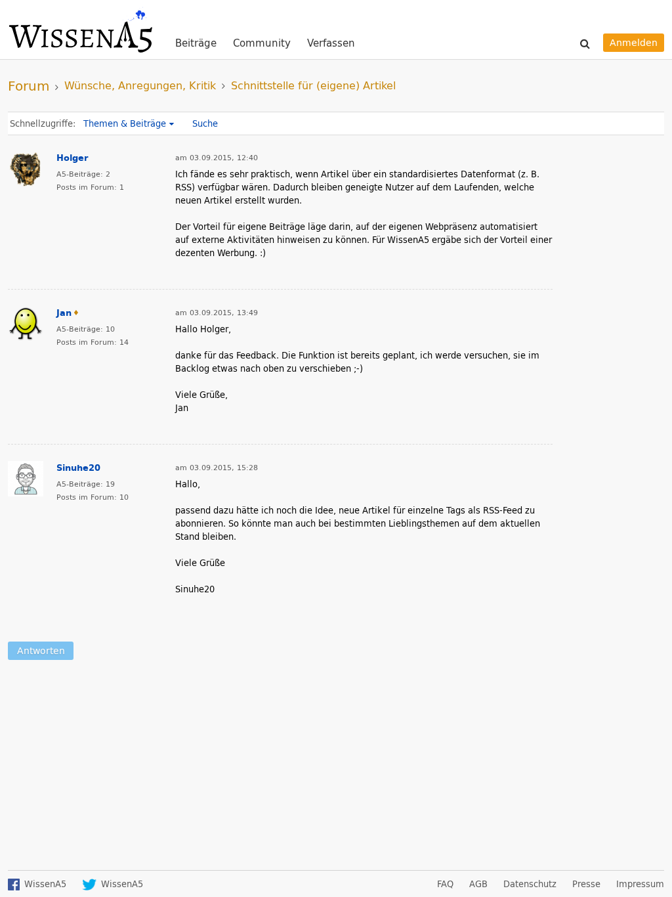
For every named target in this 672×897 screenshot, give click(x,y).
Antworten (41, 650)
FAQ (445, 883)
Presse (586, 883)
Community (262, 44)
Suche (205, 123)
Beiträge (196, 44)
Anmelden (634, 42)
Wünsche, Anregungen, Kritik (140, 85)
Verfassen (331, 43)
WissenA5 (80, 30)
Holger (72, 157)
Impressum (640, 883)
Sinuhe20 (78, 467)
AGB (478, 883)
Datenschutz (529, 883)
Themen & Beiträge (124, 123)
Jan (64, 312)
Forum (28, 85)
